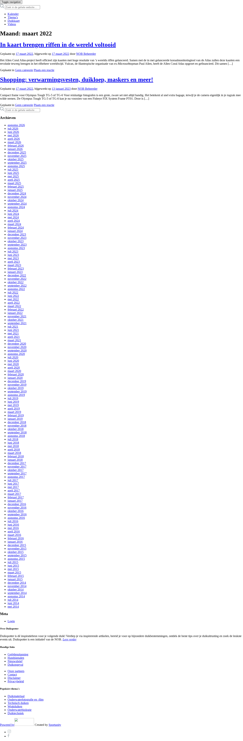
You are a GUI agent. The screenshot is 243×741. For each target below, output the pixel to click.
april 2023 (14, 261)
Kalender (13, 14)
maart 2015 (14, 572)
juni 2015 (13, 565)
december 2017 (17, 463)
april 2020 (14, 367)
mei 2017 (13, 487)
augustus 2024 (16, 207)
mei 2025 (13, 176)
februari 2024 (16, 227)
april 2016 (14, 531)
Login (11, 621)
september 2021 (17, 323)
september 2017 (17, 473)
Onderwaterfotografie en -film (25, 699)
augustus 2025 (16, 166)
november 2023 (17, 237)
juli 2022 (13, 292)
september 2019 (17, 391)
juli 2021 (13, 326)
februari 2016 (16, 538)
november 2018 (17, 425)
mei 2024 (13, 217)
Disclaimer (14, 678)
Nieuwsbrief (15, 661)
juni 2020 (13, 360)
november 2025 (17, 155)
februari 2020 (16, 374)
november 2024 (17, 196)
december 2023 (17, 234)
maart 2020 (14, 371)
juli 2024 (13, 210)
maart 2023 (14, 265)
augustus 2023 (16, 248)
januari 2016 (15, 541)
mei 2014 (13, 606)
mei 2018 (13, 446)
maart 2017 (14, 494)
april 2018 (14, 449)
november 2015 (17, 548)
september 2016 (17, 514)
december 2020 (17, 343)
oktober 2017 (16, 470)
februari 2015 (16, 575)
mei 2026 (13, 135)
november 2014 (17, 586)
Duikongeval (15, 664)
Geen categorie (24, 70)
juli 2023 (13, 251)
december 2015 (17, 545)
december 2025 (17, 152)
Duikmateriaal (16, 696)
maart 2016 (14, 534)
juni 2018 (13, 442)
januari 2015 (15, 579)
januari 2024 (15, 231)
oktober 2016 (16, 511)
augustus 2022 (16, 289)
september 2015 (17, 555)
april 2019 (14, 408)
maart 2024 (14, 224)
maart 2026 (14, 142)
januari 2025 (15, 190)
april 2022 (14, 302)
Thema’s (13, 17)
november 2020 (17, 347)
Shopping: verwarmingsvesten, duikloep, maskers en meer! (76, 79)
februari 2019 (16, 415)
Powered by (7, 724)
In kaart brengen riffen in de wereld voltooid (58, 44)
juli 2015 (13, 562)
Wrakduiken (15, 706)
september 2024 (17, 203)
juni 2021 (13, 330)
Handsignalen (16, 657)
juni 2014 (13, 603)
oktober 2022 (16, 282)
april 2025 (14, 179)
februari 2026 (16, 145)
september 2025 (17, 162)
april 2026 (14, 138)
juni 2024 (13, 214)
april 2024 (14, 220)
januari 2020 (15, 377)
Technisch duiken (18, 703)
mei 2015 (13, 569)
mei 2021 (13, 333)
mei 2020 (13, 364)
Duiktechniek (16, 713)
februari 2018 (16, 456)
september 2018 (17, 432)
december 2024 (17, 193)
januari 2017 (15, 500)
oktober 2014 (16, 589)
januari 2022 (15, 313)
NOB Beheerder (86, 53)
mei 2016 (13, 528)
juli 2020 (13, 357)
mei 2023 (13, 258)
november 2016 (17, 507)
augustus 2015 (16, 558)
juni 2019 (13, 401)
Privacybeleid (16, 681)
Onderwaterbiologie (20, 709)
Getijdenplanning (18, 654)
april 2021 (14, 336)
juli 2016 (13, 521)
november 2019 (17, 384)
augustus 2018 (16, 435)
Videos (12, 24)
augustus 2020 (16, 354)
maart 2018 (14, 453)
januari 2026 (15, 149)
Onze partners (16, 671)
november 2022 (17, 278)
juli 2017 (13, 480)
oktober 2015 (16, 552)
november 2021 (17, 316)
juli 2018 (13, 439)
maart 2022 (14, 306)
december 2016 (17, 504)
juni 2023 (13, 254)
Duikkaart (14, 20)
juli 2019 (13, 398)
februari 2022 (16, 309)
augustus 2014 (16, 596)
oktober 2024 (16, 200)
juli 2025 (13, 169)
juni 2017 (13, 483)
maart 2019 (14, 412)
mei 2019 (13, 405)
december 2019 (17, 381)
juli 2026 (13, 128)
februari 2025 (16, 186)
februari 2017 (16, 497)
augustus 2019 (16, 394)
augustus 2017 (16, 476)
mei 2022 (13, 299)
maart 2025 (14, 183)
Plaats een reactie (44, 70)
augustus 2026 (16, 125)
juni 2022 (13, 295)
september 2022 (17, 285)
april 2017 (14, 490)
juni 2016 (13, 524)
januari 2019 (15, 418)
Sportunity (55, 724)
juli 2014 (13, 599)
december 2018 (17, 422)
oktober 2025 (16, 159)
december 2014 (17, 582)
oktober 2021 (16, 319)
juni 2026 (13, 132)
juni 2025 (13, 173)
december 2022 (17, 275)
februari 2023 (16, 268)
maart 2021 (14, 340)
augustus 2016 (16, 517)
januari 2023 (15, 272)
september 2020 (17, 350)
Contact (12, 674)
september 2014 (17, 593)
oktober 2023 (16, 241)
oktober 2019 (16, 388)
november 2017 (17, 466)
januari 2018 (15, 459)
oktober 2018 (16, 429)
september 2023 (17, 244)
